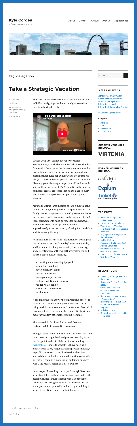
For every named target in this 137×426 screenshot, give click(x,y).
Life (102, 126)
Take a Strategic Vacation (44, 89)
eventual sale (40, 345)
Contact (83, 20)
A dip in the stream (108, 310)
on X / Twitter (110, 96)
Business (13, 103)
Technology (105, 131)
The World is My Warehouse (112, 223)
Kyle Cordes (20, 20)
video (15, 112)
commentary (14, 107)
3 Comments (14, 116)
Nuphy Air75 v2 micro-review (113, 296)
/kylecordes (109, 101)
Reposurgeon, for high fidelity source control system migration (113, 305)
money (22, 110)
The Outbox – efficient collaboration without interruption (110, 291)
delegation (13, 110)
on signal (107, 104)
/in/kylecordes (110, 99)
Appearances (121, 20)
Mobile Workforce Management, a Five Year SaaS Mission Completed (113, 243)
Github (95, 20)
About (71, 20)
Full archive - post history (109, 113)
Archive (106, 20)
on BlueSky (113, 107)
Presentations (106, 128)
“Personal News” (107, 299)
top (10, 112)
